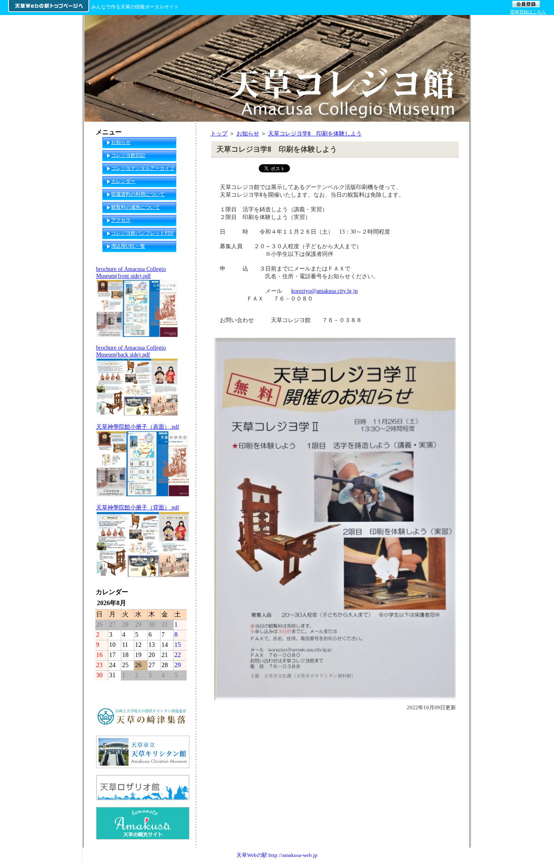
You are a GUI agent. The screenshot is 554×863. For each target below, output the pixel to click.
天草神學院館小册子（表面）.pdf (137, 426)
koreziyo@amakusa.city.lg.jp (324, 291)
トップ (219, 133)
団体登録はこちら (528, 11)
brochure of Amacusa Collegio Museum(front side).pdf (131, 272)
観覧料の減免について (135, 207)
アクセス (121, 220)
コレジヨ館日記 (128, 155)
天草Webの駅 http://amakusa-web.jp (277, 855)
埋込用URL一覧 (128, 246)
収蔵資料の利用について (138, 194)
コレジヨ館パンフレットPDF (142, 233)
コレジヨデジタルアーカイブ (142, 168)
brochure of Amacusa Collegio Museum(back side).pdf (131, 351)
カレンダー (123, 181)
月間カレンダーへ (166, 687)
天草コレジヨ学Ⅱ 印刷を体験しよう (315, 133)
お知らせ (247, 133)
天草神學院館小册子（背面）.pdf (137, 507)
